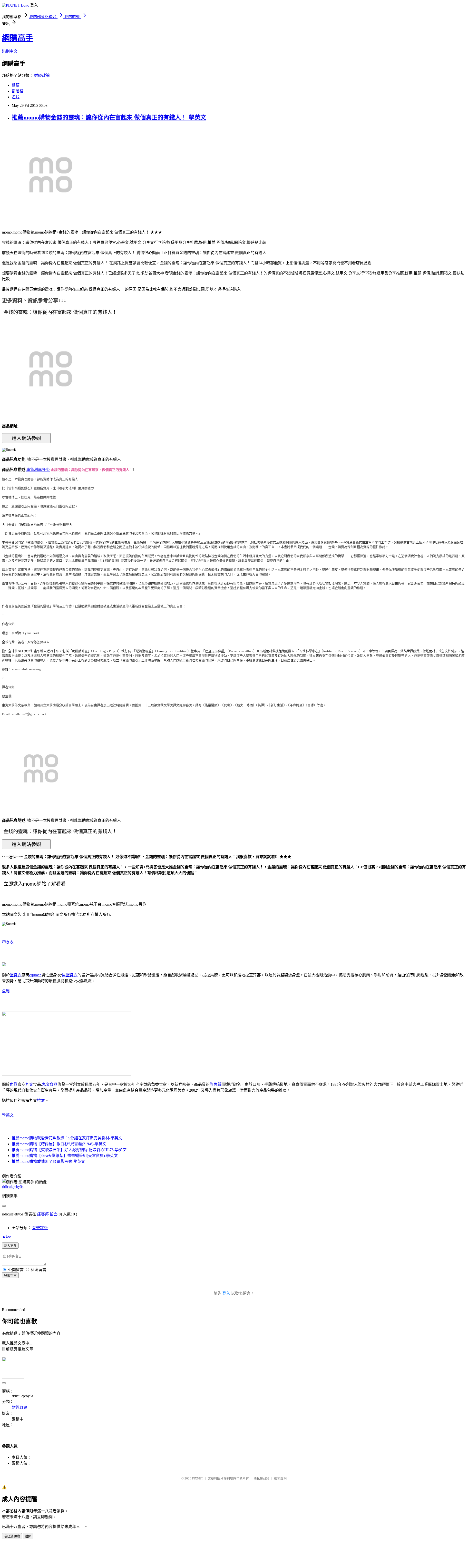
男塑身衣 (70, 975)
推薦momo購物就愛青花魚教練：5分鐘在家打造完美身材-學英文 (67, 1138)
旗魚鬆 (215, 1084)
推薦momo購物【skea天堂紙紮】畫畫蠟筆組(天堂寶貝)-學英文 (65, 1156)
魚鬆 (6, 991)
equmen (35, 975)
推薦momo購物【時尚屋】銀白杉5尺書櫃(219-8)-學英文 (59, 1144)
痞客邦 (43, 1214)
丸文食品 (50, 1084)
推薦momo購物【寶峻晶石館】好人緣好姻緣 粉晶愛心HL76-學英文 (69, 1150)
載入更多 (10, 1246)
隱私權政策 (261, 1478)
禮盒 (41, 1100)
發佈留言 (10, 1275)
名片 (16, 97)
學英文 (8, 1115)
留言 (54, 1214)
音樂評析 (40, 1228)
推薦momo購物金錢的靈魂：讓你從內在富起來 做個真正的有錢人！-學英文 (109, 117)
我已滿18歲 (12, 1536)
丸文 (29, 1084)
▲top (6, 1236)
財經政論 (42, 75)
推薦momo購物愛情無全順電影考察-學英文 (48, 1161)
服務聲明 (280, 1478)
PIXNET (197, 1478)
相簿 (16, 85)
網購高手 (17, 37)
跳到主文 (10, 51)
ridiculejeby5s (12, 1186)
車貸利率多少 (38, 470)
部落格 (17, 91)
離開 (28, 1536)
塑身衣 (8, 942)
